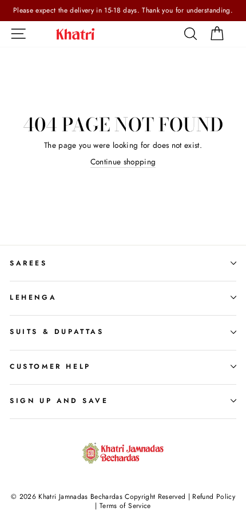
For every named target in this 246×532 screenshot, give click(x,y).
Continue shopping (123, 161)
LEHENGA (33, 297)
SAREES (28, 263)
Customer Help (50, 366)
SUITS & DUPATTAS (57, 332)
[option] (123, 10)
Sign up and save (59, 401)
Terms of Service (125, 506)
